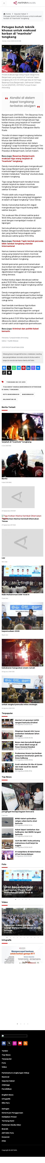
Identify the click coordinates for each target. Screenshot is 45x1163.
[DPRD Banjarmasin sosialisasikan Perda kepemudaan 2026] (22, 616)
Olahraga (6, 1085)
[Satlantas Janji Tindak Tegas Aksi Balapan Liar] (22, 542)
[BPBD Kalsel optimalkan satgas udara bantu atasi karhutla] (7, 822)
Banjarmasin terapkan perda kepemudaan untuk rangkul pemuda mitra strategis (21, 703)
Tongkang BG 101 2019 (16, 382)
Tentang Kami (8, 1121)
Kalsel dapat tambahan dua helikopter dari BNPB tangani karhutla (28, 832)
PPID (4, 1141)
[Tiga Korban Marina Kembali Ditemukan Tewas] (22, 517)
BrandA (5, 1129)
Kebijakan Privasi (9, 1117)
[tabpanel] (22, 884)
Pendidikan (7, 1089)
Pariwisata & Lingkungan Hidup (15, 1073)
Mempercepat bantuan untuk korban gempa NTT (21, 1015)
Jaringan (5, 1109)
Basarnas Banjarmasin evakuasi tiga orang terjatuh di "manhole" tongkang (18, 158)
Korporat (5, 1137)
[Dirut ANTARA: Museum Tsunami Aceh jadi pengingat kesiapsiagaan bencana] (22, 796)
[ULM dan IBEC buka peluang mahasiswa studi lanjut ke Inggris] (7, 844)
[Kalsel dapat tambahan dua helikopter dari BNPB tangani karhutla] (7, 833)
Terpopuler (7, 713)
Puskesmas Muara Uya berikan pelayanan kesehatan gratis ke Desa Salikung (28, 755)
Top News (7, 777)
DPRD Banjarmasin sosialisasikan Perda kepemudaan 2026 (20, 630)
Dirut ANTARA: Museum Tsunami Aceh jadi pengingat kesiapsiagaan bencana (21, 810)
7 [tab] (28, 937)
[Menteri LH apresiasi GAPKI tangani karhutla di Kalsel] (7, 723)
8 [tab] (31, 937)
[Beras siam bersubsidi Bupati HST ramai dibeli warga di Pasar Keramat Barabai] (7, 745)
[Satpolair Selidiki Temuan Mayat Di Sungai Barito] (22, 463)
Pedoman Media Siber (11, 1125)
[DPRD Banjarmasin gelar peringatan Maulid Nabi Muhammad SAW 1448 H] (22, 579)
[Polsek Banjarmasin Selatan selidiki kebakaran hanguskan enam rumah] (22, 652)
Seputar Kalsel (20, 14)
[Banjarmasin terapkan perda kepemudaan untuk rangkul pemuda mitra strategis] (22, 689)
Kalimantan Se (9, 399)
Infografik (6, 940)
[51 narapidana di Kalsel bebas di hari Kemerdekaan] (7, 855)
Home (8, 14)
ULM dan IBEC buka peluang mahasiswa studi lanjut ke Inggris (27, 843)
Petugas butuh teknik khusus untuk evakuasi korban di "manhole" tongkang (22, 17)
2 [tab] (19, 899)
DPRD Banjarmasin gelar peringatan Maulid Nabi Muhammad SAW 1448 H (22, 593)
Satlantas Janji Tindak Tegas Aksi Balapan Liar (21, 556)
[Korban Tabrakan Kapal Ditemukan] (18, 497)
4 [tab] (26, 899)
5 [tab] (29, 899)
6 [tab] (24, 937)
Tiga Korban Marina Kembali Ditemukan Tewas (20, 520)
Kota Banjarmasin (11, 394)
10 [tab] (38, 937)
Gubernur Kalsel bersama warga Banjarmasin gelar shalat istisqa (22, 928)
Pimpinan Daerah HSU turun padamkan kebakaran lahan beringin (27, 733)
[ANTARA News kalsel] (24, 3)
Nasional (5, 1077)
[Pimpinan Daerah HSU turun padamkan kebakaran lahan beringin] (7, 734)
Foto (4, 864)
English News (7, 1095)
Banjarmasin (28, 394)
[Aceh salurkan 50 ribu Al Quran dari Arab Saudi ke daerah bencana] (7, 768)
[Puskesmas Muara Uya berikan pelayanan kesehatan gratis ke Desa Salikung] (7, 756)
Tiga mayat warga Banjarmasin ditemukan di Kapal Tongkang (21, 388)
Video (5, 902)
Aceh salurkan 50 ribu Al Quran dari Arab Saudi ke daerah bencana (28, 766)
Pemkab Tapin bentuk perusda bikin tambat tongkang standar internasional (22, 243)
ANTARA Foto (8, 1133)
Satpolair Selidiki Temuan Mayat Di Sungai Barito (21, 477)
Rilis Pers (6, 1103)
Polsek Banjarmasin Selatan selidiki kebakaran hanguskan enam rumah (18, 666)
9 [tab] (34, 937)
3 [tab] (22, 899)
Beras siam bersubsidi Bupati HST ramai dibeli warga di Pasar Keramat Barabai (28, 744)
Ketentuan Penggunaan (12, 1113)
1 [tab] (15, 899)
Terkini (5, 1051)
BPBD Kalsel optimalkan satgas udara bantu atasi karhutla (26, 821)
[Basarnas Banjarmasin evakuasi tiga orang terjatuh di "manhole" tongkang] (22, 426)
